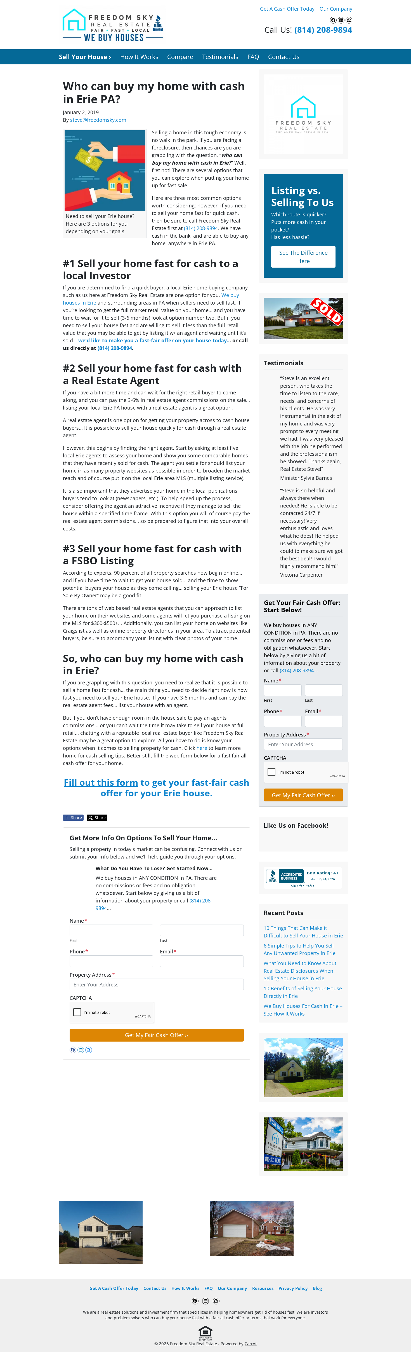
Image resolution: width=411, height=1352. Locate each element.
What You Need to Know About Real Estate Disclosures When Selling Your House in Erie (300, 971)
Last (163, 940)
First (74, 940)
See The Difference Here (303, 257)
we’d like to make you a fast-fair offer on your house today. (153, 340)
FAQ (253, 57)
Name (78, 920)
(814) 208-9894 (323, 29)
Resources (262, 1288)
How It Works (139, 57)
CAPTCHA (81, 998)
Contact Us (283, 57)
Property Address (92, 974)
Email (168, 951)
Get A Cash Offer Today (287, 8)
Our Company (336, 8)
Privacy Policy (293, 1288)
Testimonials (220, 57)
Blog (317, 1288)
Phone (79, 951)
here (202, 748)
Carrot (251, 1343)
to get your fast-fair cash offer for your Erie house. (156, 787)
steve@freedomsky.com (98, 119)
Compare (180, 57)
